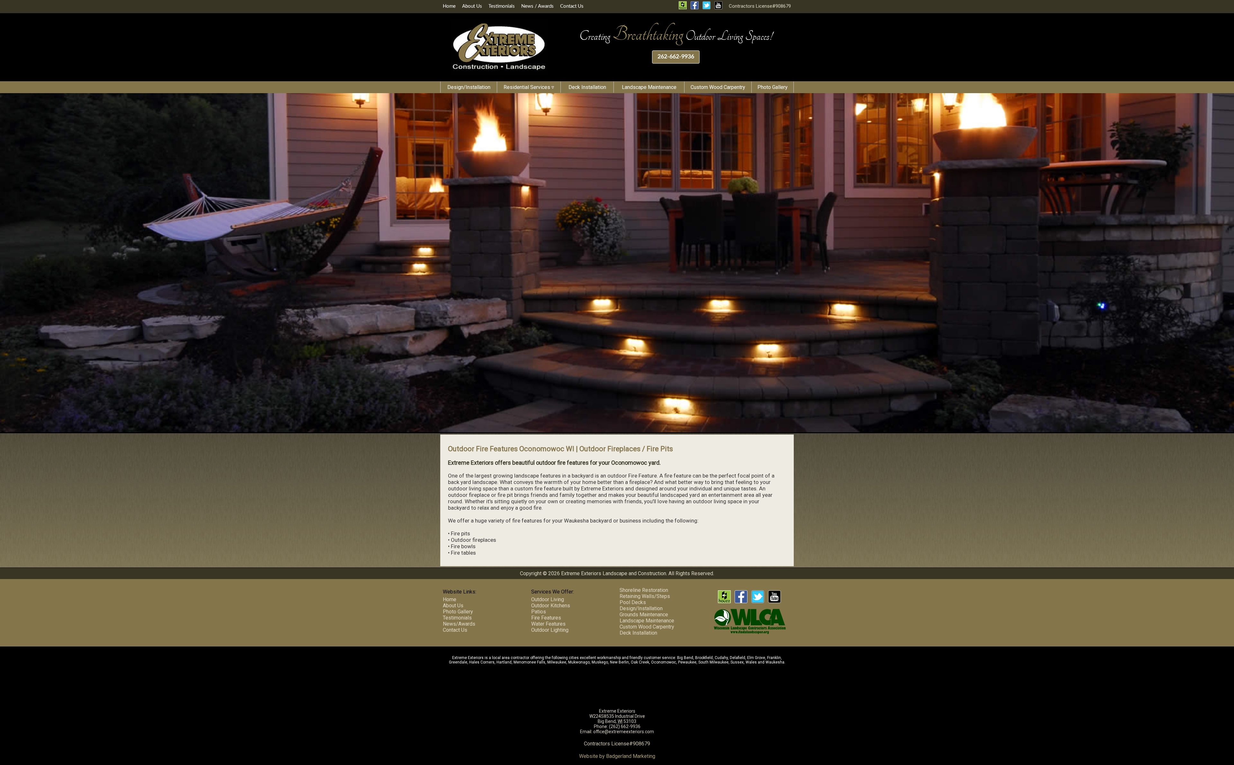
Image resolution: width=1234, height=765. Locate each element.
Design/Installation (468, 87)
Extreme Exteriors (617, 711)
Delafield (737, 657)
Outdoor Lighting (549, 630)
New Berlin (619, 662)
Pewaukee (687, 662)
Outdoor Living (547, 599)
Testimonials (501, 6)
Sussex (737, 662)
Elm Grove (756, 657)
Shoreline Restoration (644, 590)
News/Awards (459, 624)
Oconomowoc (663, 662)
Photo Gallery (772, 87)
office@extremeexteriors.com (623, 731)
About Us (472, 6)
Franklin (774, 657)
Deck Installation (587, 87)
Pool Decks (633, 602)
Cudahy (721, 657)
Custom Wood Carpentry (718, 87)
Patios (538, 612)
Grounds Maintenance (644, 614)
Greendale (458, 662)
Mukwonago (579, 662)
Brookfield (704, 657)
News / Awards (537, 6)
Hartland (504, 662)
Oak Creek (640, 662)
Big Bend (685, 657)
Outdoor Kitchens (550, 605)
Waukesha (774, 662)
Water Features (548, 624)
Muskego (600, 662)
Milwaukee (556, 662)
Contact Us (572, 6)
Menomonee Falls (529, 662)
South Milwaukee (713, 662)
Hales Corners (482, 662)
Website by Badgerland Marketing (617, 756)
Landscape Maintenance (649, 87)
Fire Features (546, 618)
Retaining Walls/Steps (645, 596)
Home (449, 6)
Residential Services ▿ (529, 87)
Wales (751, 662)
